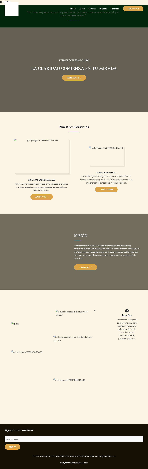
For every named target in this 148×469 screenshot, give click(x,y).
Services (92, 9)
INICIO (73, 9)
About (82, 9)
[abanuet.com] (11, 8)
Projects (103, 9)
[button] (133, 8)
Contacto (114, 9)
